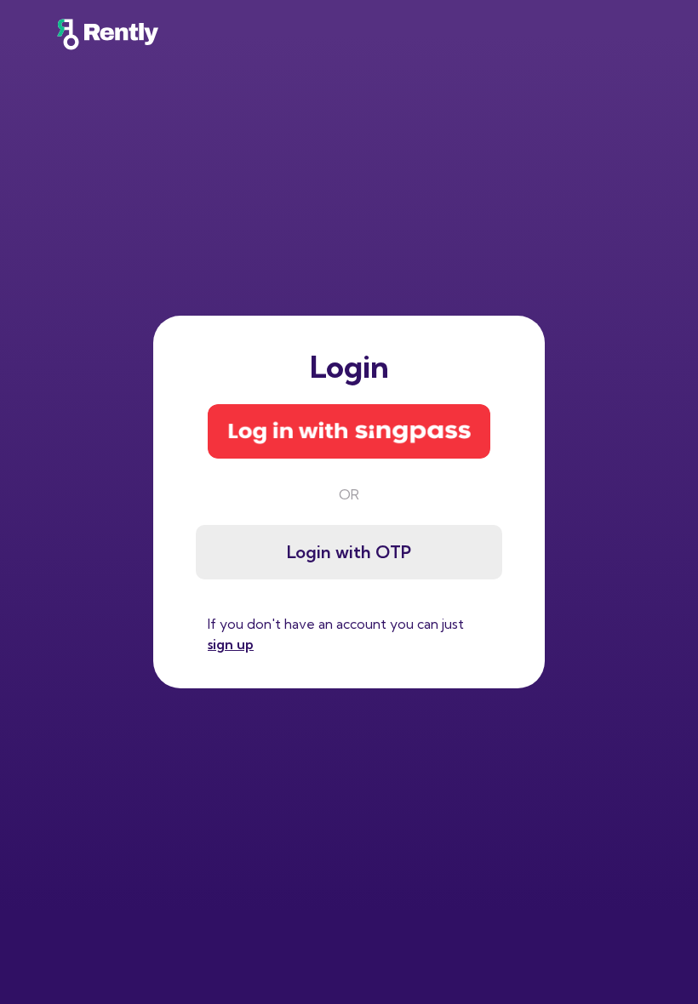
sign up (231, 644)
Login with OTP (349, 551)
